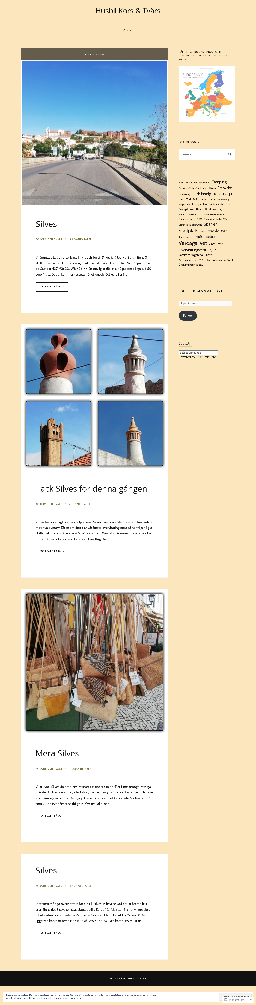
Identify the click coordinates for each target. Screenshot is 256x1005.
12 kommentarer (80, 886)
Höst (224, 194)
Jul (230, 194)
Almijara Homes (201, 182)
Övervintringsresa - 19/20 (196, 255)
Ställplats (188, 230)
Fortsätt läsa (48, 286)
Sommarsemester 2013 (216, 214)
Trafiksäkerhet (185, 237)
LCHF (181, 199)
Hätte (216, 194)
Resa (192, 209)
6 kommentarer (79, 504)
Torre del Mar (216, 231)
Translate (209, 357)
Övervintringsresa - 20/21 (191, 260)
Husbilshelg (201, 193)
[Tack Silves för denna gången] (94, 469)
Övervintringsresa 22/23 (219, 259)
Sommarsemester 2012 (190, 214)
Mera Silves (57, 753)
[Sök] (229, 155)
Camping (219, 181)
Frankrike (224, 188)
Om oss (128, 30)
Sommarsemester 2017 (215, 219)
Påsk (227, 204)
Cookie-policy (75, 998)
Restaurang (213, 209)
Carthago (201, 188)
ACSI (181, 182)
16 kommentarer (80, 239)
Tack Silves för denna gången (91, 488)
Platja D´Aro (184, 204)
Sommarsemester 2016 (190, 218)
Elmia (212, 188)
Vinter (212, 244)
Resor (199, 209)
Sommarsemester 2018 (190, 224)
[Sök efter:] (207, 155)
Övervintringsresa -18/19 (197, 250)
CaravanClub (186, 188)
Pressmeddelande (213, 204)
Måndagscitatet (205, 199)
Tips (202, 231)
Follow (187, 315)
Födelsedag (184, 194)
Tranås (198, 236)
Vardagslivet (193, 243)
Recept (183, 209)
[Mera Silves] (94, 734)
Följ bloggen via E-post (200, 290)
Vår (220, 244)
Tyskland (209, 236)
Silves (46, 223)
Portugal (196, 204)
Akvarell (188, 182)
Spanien (210, 224)
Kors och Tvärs (51, 239)
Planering (223, 199)
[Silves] (94, 205)
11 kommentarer (79, 768)
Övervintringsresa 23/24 (192, 264)
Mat (188, 199)
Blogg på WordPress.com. (128, 978)
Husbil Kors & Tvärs (128, 10)
